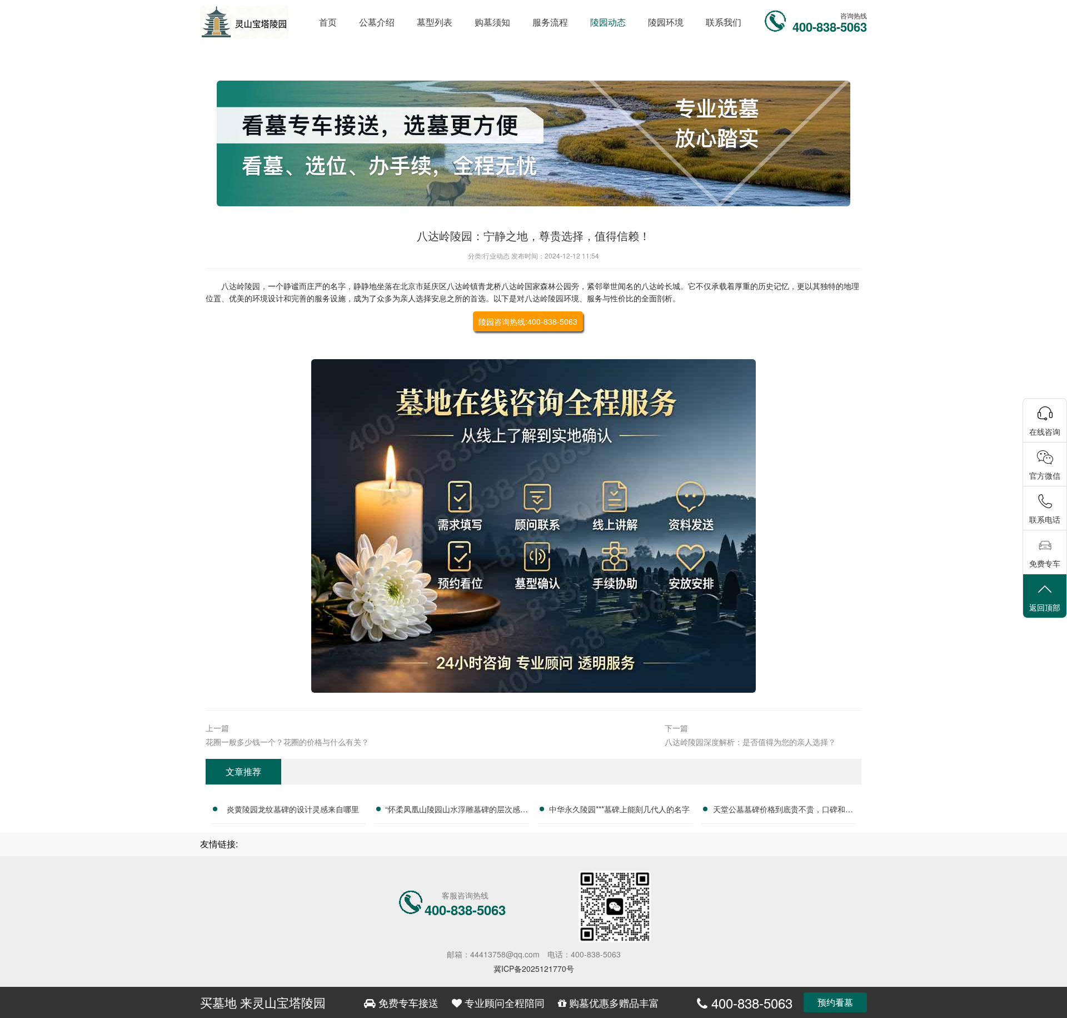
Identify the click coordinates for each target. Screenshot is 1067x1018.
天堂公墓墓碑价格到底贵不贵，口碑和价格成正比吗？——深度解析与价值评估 (783, 810)
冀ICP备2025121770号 (533, 968)
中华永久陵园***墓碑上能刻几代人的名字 (619, 809)
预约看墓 (835, 1002)
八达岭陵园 (240, 285)
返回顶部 (1044, 607)
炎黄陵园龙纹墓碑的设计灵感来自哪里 (293, 809)
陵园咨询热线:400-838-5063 (527, 321)
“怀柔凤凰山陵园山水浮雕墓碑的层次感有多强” (456, 810)
